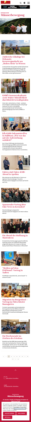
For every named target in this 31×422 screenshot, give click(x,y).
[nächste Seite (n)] (15, 359)
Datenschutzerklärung (19, 408)
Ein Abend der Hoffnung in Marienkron (15, 236)
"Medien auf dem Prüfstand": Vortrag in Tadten (12, 270)
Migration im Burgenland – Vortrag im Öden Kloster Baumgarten (15, 301)
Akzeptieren (9, 413)
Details (7, 417)
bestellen (12, 378)
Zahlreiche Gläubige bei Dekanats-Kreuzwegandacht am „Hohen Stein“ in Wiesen (13, 60)
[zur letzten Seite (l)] (18, 359)
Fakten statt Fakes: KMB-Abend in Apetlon (13, 173)
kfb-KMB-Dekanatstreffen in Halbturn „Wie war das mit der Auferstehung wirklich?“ (14, 136)
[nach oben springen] (15, 370)
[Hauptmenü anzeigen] (28, 3)
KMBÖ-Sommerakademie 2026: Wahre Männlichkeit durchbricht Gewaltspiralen (15, 97)
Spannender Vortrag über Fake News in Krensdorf (14, 205)
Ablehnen (21, 413)
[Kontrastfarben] (25, 3)
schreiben (12, 386)
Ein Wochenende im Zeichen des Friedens (12, 337)
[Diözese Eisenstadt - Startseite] (5, 2)
